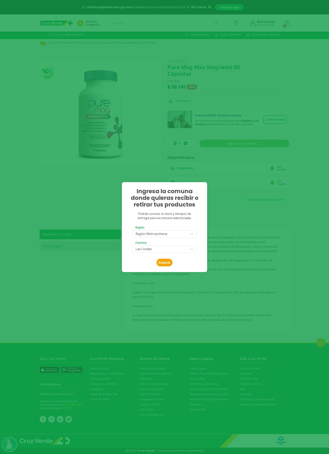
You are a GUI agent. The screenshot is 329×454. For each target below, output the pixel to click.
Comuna (141, 242)
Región (140, 227)
